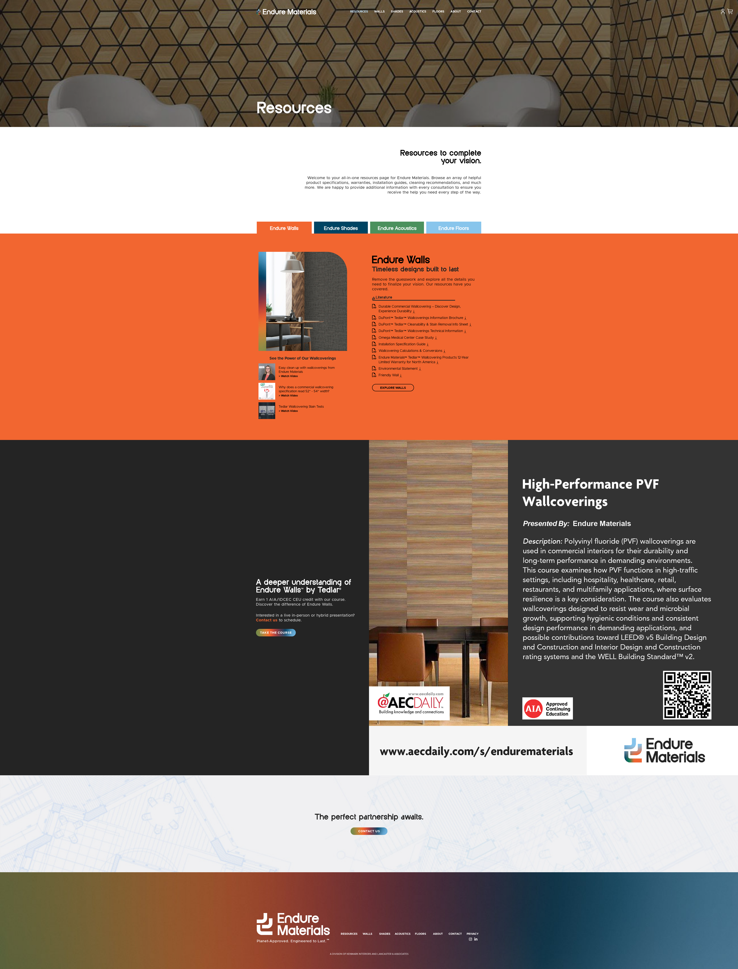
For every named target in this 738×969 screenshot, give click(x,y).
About (455, 11)
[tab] (284, 228)
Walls (379, 11)
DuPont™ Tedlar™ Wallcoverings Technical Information (422, 331)
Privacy (473, 934)
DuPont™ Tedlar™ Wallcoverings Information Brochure (423, 318)
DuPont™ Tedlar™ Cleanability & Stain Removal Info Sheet (425, 324)
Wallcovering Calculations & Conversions (412, 351)
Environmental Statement (400, 369)
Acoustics (417, 11)
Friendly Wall (390, 375)
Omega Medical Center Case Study (408, 338)
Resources (359, 11)
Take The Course (278, 632)
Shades (397, 11)
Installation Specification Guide (404, 344)
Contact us (267, 620)
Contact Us (369, 831)
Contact (474, 11)
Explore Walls (393, 387)
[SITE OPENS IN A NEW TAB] (469, 939)
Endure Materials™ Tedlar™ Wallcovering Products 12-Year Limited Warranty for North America (426, 360)
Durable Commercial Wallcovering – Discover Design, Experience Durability (420, 309)
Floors (438, 11)
